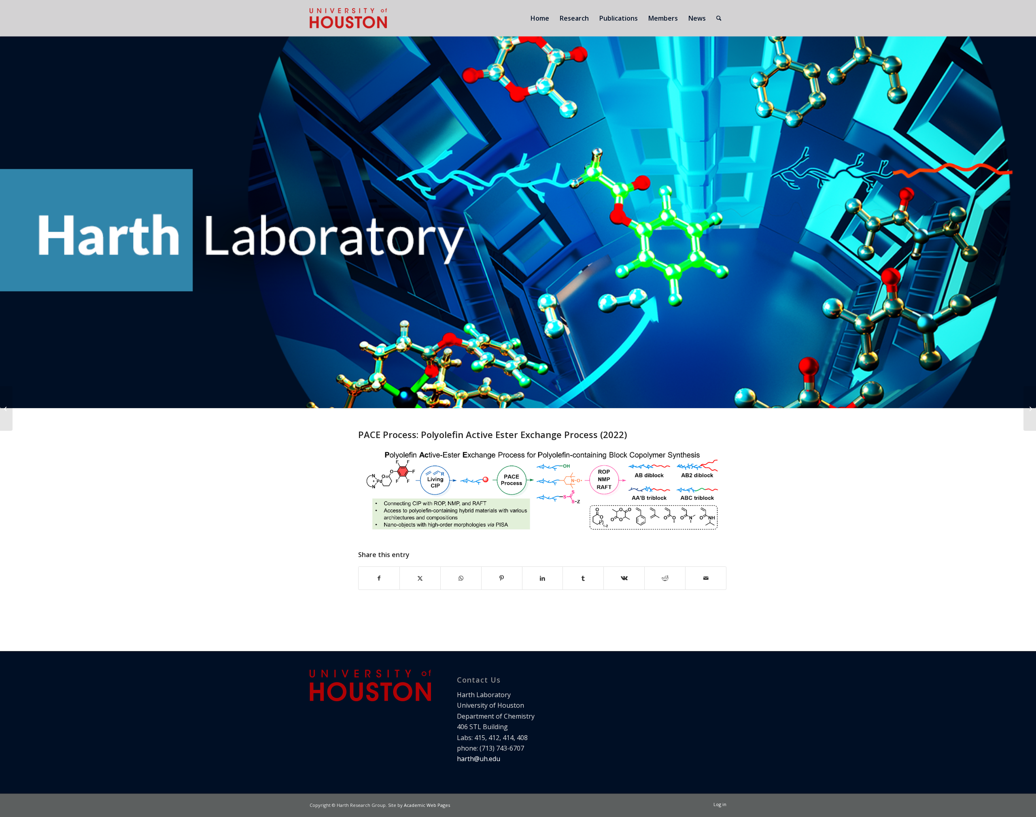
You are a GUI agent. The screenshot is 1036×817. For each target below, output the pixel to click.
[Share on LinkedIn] (542, 578)
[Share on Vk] (624, 578)
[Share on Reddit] (665, 578)
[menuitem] (539, 18)
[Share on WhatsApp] (461, 578)
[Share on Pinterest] (502, 578)
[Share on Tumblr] (583, 578)
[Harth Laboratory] (348, 18)
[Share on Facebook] (379, 578)
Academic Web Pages (427, 805)
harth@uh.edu (478, 758)
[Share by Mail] (706, 578)
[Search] (719, 18)
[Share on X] (420, 578)
